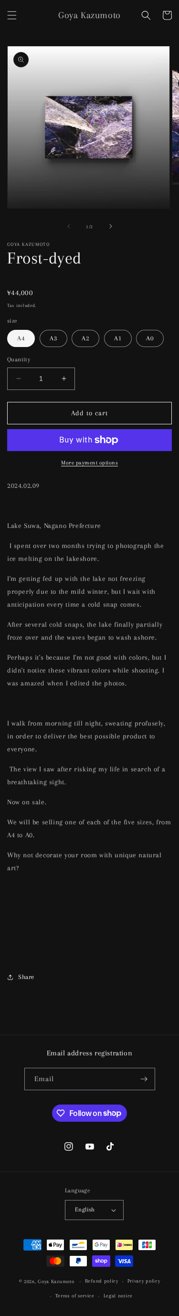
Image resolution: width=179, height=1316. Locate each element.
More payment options (89, 463)
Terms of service (75, 1296)
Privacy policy (143, 1281)
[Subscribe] (144, 1079)
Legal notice (118, 1296)
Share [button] (26, 976)
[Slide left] (68, 226)
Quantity (18, 359)
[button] (11, 15)
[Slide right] (110, 226)
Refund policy (101, 1281)
